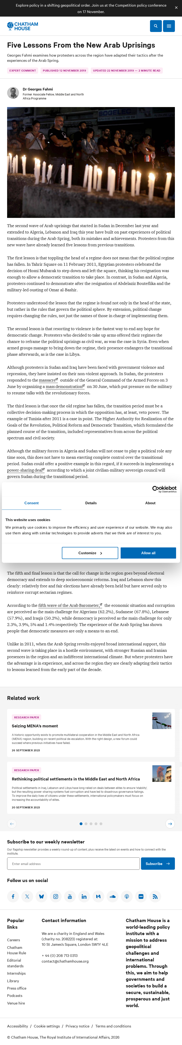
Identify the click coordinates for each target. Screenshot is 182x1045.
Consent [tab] (31, 503)
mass (64, 386)
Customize (87, 553)
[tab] (81, 823)
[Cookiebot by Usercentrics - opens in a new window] (156, 489)
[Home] (22, 26)
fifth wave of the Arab (69, 605)
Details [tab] (91, 503)
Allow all (148, 553)
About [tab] (150, 503)
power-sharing (24, 470)
